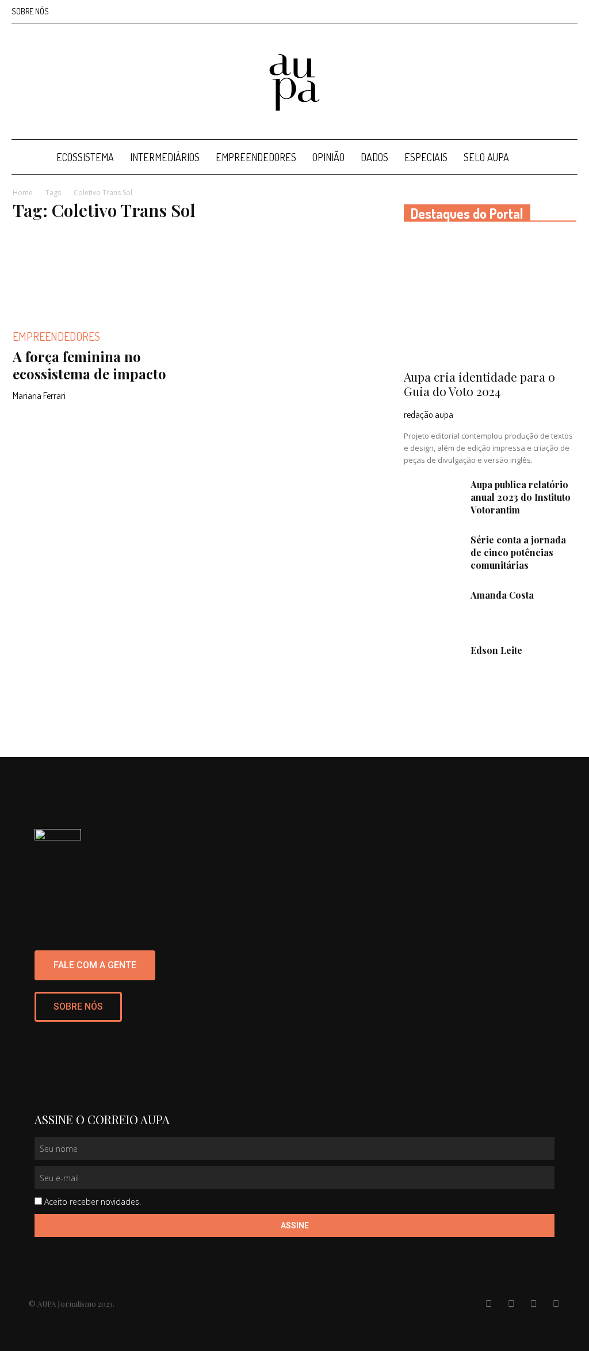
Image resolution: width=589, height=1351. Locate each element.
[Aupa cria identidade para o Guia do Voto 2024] (490, 299)
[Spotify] (550, 11)
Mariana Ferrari (39, 395)
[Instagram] (512, 11)
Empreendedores (256, 157)
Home (23, 192)
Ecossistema (85, 157)
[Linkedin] (531, 11)
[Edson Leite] (432, 664)
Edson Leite (496, 650)
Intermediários (165, 157)
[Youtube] (568, 11)
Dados (374, 157)
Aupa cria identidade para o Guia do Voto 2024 (479, 383)
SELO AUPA (486, 157)
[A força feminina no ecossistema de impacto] (99, 274)
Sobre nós (30, 11)
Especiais (426, 157)
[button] (563, 158)
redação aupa (428, 414)
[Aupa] (294, 82)
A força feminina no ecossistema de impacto (89, 365)
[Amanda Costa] (432, 609)
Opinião (328, 157)
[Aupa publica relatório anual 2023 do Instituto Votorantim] (432, 498)
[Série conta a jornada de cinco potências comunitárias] (432, 554)
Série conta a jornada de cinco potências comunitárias (518, 552)
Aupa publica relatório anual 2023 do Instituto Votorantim (521, 497)
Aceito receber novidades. (92, 1201)
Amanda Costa (502, 595)
